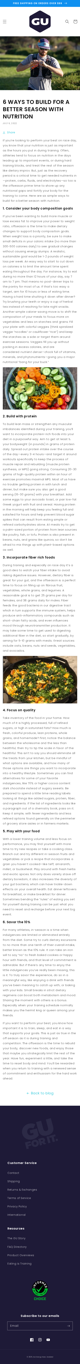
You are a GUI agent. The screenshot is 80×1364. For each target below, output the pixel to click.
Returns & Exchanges (22, 1190)
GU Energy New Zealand (43, 1357)
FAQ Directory (17, 1247)
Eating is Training (19, 1263)
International (16, 1215)
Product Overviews (20, 1255)
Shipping (13, 1181)
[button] (5, 22)
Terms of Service (19, 1198)
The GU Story (16, 1238)
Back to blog (42, 1093)
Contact (13, 1173)
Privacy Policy (17, 1206)
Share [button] (11, 132)
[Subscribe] (68, 1326)
